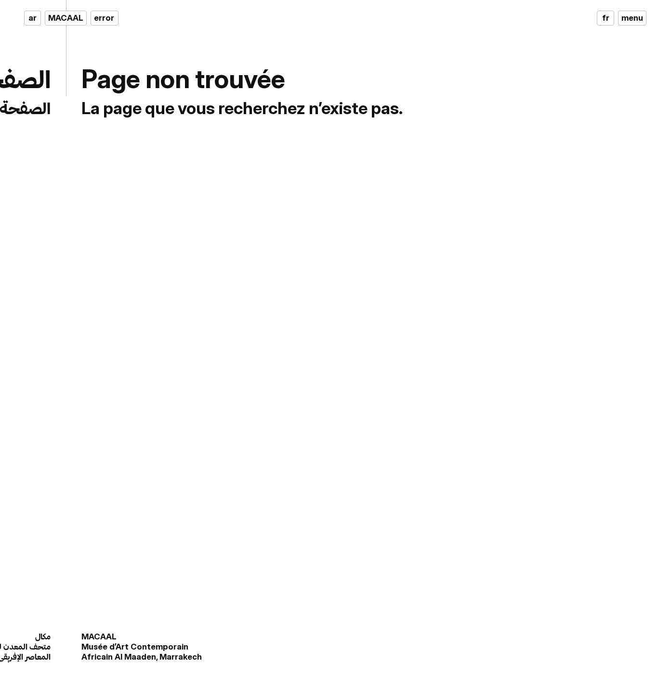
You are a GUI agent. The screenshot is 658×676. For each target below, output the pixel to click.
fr (605, 18)
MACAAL (65, 18)
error (104, 18)
